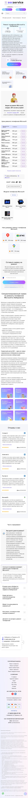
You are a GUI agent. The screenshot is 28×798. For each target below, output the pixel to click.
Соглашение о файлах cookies (14, 699)
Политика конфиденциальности (14, 698)
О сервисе (14, 677)
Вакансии (14, 688)
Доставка (14, 682)
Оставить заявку (14, 64)
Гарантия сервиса (14, 678)
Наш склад (14, 684)
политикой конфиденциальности (11, 287)
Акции (14, 680)
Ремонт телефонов (14, 663)
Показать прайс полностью (14, 170)
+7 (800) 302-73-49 (7, 9)
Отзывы (14, 686)
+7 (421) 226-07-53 (21, 9)
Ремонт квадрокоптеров (14, 671)
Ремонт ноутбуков (14, 665)
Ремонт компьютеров (14, 667)
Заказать (23, 131)
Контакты (14, 710)
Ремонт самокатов (14, 669)
